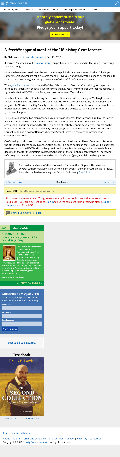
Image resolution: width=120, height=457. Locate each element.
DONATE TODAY (60, 34)
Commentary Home (11, 9)
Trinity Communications (36, 442)
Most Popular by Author (74, 9)
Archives (94, 9)
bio (23, 57)
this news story (42, 63)
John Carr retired (20, 85)
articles (31, 57)
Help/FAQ (82, 438)
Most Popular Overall (48, 9)
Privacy (53, 438)
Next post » (108, 182)
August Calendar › (29, 283)
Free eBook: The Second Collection (22, 418)
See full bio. (85, 172)
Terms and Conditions (34, 438)
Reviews (30, 9)
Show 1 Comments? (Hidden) (26, 212)
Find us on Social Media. (22, 342)
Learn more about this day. (14, 277)
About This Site (11, 438)
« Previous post (14, 182)
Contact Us (96, 438)
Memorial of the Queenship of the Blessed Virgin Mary (19, 239)
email (40, 57)
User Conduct (66, 438)
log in (51, 201)
